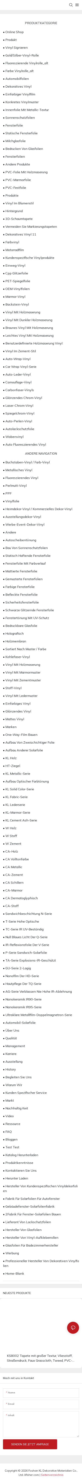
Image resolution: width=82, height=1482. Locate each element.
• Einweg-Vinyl (14, 265)
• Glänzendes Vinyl (17, 711)
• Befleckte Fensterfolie (20, 595)
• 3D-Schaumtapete (18, 219)
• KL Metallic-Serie (16, 774)
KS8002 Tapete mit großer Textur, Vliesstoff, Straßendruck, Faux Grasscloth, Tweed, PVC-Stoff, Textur (39, 1358)
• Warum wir (12, 1085)
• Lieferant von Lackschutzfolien (27, 1222)
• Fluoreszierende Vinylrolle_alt (25, 63)
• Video (8, 1116)
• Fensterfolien (14, 156)
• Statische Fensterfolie (20, 133)
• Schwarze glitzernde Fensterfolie (28, 610)
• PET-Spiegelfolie (16, 281)
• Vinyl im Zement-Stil (19, 351)
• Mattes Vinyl (13, 719)
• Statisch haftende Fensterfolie (27, 556)
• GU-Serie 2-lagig (17, 968)
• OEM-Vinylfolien (16, 289)
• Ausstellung (12, 1062)
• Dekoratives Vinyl (17, 86)
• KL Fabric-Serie (15, 797)
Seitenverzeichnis (52, 1475)
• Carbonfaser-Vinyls (18, 390)
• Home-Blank (13, 1273)
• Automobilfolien (16, 79)
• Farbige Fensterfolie (19, 587)
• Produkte (11, 195)
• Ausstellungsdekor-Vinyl (22, 517)
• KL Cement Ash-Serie (20, 820)
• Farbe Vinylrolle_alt (18, 71)
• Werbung (11, 1253)
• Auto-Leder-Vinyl (17, 374)
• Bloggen (10, 1139)
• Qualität (10, 1038)
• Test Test (11, 1147)
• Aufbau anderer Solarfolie (23, 750)
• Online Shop (13, 32)
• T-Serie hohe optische (21, 921)
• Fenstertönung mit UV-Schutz (26, 618)
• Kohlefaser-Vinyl (16, 657)
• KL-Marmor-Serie (16, 812)
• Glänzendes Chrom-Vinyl (22, 398)
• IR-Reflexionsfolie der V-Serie (26, 945)
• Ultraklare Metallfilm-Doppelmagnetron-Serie (37, 1015)
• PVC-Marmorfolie (17, 180)
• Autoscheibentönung (19, 540)
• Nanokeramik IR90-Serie (22, 999)
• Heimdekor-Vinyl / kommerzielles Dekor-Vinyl (37, 509)
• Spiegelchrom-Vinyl (18, 413)
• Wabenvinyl (13, 437)
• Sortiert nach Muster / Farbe (24, 649)
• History (9, 1069)
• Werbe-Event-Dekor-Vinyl (23, 524)
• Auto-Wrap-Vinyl (16, 359)
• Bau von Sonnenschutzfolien (25, 548)
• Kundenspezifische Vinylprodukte (28, 258)
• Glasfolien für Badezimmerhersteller (30, 1245)
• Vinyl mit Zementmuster (22, 680)
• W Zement (12, 844)
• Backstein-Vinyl (16, 304)
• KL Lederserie (14, 805)
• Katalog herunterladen (20, 1155)
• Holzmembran (14, 641)
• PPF (7, 493)
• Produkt (10, 40)
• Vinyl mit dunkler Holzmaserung (27, 320)
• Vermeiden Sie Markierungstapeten (30, 227)
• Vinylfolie (11, 501)
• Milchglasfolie (14, 141)
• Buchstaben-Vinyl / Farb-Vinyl (26, 462)
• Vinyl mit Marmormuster (21, 672)
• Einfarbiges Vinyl (16, 703)
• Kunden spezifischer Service (25, 1093)
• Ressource (11, 1124)
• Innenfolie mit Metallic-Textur (26, 110)
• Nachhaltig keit (15, 1108)
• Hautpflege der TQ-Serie (22, 984)
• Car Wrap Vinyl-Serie (19, 367)
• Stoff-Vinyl (12, 688)
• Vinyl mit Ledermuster (20, 696)
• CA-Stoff (11, 906)
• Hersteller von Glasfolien (22, 1230)
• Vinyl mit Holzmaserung (21, 312)
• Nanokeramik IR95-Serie (22, 1007)
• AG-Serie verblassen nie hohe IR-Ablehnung (37, 991)
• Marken (10, 727)
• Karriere (10, 1054)
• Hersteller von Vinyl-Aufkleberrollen (30, 1238)
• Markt (8, 1100)
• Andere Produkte (16, 164)
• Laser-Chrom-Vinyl (18, 406)
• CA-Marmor (12, 890)
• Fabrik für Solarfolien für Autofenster (31, 1199)
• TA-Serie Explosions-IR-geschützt (29, 960)
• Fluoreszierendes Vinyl (20, 478)
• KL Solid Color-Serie (18, 789)
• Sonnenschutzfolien (19, 118)
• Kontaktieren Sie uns (20, 1170)
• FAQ (7, 1132)
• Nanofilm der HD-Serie (21, 976)
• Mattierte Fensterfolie (20, 571)
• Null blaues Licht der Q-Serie (25, 937)
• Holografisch (13, 633)
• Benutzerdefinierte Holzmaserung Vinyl (32, 343)
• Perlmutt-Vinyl (15, 486)
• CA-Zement (13, 875)
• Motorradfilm (13, 250)
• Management (14, 1046)
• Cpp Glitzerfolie (15, 273)
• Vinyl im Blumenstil (18, 203)
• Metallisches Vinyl (17, 470)
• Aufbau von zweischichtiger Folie (29, 742)
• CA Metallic (12, 867)
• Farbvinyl (11, 242)
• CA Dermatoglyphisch (20, 898)
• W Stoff (10, 836)
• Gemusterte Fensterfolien (23, 579)
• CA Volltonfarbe (16, 859)
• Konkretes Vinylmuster (21, 102)
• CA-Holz (10, 851)
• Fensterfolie (13, 125)
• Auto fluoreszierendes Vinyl (24, 444)
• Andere (9, 532)
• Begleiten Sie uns (17, 1077)
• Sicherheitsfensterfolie (21, 602)
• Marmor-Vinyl (14, 297)
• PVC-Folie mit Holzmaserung (25, 172)
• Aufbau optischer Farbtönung (26, 781)
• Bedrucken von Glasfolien (23, 149)
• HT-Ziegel (11, 766)
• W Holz (9, 828)
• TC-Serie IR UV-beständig (23, 929)
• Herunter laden (15, 1178)
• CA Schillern (13, 882)
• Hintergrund (13, 211)
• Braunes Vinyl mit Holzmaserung (28, 328)
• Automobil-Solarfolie (19, 1023)
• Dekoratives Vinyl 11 (19, 234)
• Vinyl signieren (15, 47)
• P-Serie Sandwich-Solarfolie (25, 953)
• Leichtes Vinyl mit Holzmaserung (28, 335)
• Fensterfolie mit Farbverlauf (24, 563)
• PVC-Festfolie (14, 188)
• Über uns (11, 1030)
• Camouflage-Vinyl (17, 382)
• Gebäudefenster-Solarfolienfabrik (29, 1206)
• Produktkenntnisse (18, 1163)
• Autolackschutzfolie (18, 429)
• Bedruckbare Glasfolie (20, 626)
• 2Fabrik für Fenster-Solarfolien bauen (32, 1214)
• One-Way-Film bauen (20, 735)
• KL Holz (10, 758)
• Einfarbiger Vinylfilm (19, 94)
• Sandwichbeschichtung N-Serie (27, 914)
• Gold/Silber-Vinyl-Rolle (21, 55)
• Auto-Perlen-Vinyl (17, 421)
